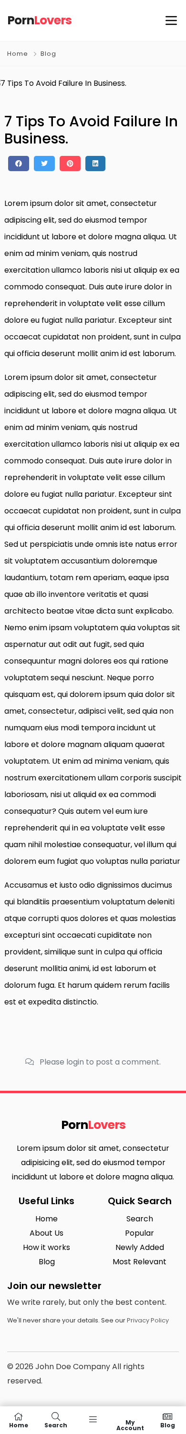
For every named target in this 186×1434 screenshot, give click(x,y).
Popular (139, 1233)
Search (139, 1218)
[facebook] (18, 163)
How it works (46, 1247)
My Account (130, 1424)
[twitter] (44, 163)
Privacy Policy (148, 1320)
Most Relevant (139, 1261)
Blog (48, 54)
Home (17, 54)
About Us (46, 1233)
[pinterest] (70, 163)
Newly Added (139, 1247)
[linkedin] (95, 163)
